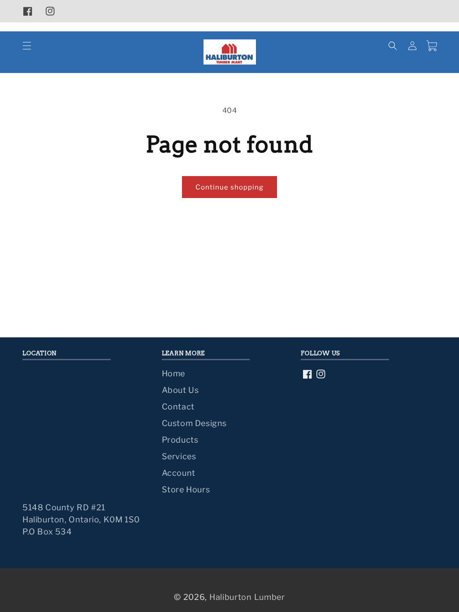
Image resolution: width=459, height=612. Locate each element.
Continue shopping (229, 187)
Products (180, 439)
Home (173, 373)
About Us (180, 390)
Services (179, 456)
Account (178, 473)
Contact (178, 406)
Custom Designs (194, 423)
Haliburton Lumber (247, 597)
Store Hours (186, 489)
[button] (27, 46)
